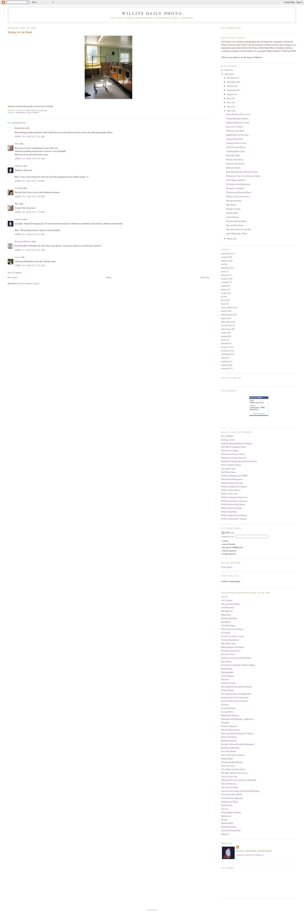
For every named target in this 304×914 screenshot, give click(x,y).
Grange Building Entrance (237, 118)
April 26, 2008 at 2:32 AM (30, 136)
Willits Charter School (230, 490)
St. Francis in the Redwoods (238, 184)
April (229, 110)
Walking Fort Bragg (229, 801)
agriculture (226, 253)
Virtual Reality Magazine (232, 798)
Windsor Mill (232, 212)
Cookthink (226, 632)
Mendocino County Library (233, 454)
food (223, 303)
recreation (225, 350)
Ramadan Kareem (228, 740)
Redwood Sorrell (233, 167)
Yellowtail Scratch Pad (231, 830)
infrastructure (227, 314)
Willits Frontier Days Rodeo (233, 504)
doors (223, 289)
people (224, 336)
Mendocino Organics (230, 715)
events (224, 293)
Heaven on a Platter (234, 126)
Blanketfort (226, 614)
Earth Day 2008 (233, 155)
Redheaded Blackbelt (230, 747)
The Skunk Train (228, 468)
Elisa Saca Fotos (228, 654)
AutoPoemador (227, 607)
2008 (227, 74)
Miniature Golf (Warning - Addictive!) (237, 719)
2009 (227, 70)
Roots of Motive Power (231, 464)
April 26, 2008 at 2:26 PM (30, 196)
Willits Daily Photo (152, 13)
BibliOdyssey (227, 611)
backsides (225, 267)
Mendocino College (229, 450)
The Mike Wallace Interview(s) (234, 772)
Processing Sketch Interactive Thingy (237, 733)
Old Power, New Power (235, 147)
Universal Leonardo (229, 787)
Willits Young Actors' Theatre (234, 518)
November (231, 81)
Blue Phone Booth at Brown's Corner (242, 171)
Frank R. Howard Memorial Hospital (236, 443)
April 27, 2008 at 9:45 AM (30, 249)
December (231, 77)
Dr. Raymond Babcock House (238, 192)
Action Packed (232, 217)
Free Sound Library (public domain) (236, 686)
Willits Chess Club (229, 493)
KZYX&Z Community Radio (233, 446)
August (230, 94)
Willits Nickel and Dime (231, 508)
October (230, 86)
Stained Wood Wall (234, 139)
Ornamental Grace (234, 200)
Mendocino (254, 409)
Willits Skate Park (229, 511)
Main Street (33, 112)
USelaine (18, 165)
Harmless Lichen (233, 208)
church (224, 285)
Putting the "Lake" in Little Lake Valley (243, 175)
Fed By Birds (226, 668)
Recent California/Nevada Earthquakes (237, 744)
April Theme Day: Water (236, 233)
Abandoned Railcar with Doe (238, 229)
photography (255, 407)
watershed (225, 368)
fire (222, 296)
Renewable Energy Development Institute (239, 461)
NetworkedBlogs (256, 397)
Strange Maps (227, 758)
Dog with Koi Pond (234, 225)
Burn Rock (226, 621)
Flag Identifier (227, 672)
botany (224, 275)
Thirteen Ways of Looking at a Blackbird (238, 780)
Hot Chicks (231, 204)
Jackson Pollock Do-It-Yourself (234, 701)
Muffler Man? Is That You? (237, 134)
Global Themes (227, 690)
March (230, 238)
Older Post (204, 277)
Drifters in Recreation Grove (238, 196)
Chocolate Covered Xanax (232, 629)
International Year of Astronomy (235, 697)
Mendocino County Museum (233, 457)
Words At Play (227, 823)
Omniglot (225, 722)
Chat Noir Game (228, 625)
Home (108, 277)
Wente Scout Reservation (232, 479)
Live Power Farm (228, 708)
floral (223, 300)
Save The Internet (228, 751)
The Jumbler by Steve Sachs (233, 769)
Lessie (17, 257)
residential (225, 354)
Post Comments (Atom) (29, 283)
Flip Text (225, 679)
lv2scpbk (19, 187)
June (229, 102)
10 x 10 (224, 596)
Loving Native (227, 711)
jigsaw (224, 318)
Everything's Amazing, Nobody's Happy (238, 664)
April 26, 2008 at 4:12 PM (30, 212)
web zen (224, 808)
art (222, 264)
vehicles (224, 365)
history (224, 310)
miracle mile (226, 325)
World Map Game (228, 826)
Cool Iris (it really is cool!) (232, 636)
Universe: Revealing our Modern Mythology (240, 790)
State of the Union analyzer (232, 754)
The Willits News (228, 472)
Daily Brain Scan (228, 643)
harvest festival (227, 307)
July (229, 98)
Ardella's (225, 260)
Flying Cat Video (228, 683)
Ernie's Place (226, 661)
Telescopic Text (228, 765)
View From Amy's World (231, 794)
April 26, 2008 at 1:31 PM (30, 180)
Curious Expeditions (230, 639)
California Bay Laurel (235, 151)
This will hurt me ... (229, 783)
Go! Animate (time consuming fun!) (236, 693)
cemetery (225, 282)
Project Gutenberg (229, 736)
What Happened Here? (235, 180)
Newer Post (12, 277)
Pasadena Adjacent (229, 726)
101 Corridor (226, 600)
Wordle (224, 819)
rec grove (225, 346)
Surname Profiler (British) (232, 762)
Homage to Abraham (235, 188)
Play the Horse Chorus (230, 729)
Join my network (259, 414)
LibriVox (225, 704)
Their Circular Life (229, 776)
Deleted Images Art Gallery (232, 647)
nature (224, 332)
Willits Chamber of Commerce (234, 486)
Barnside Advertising (235, 163)
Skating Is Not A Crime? (236, 143)
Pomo (223, 339)
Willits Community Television (234, 497)
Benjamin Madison (23, 241)
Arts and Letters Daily (230, 603)
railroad (224, 343)
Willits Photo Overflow (231, 812)
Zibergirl (225, 834)
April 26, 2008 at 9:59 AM (30, 158)
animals (224, 257)
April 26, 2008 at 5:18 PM (30, 234)
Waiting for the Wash (235, 130)
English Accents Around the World (236, 657)
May (229, 106)
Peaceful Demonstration (236, 221)
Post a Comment (15, 272)
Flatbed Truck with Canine (237, 122)
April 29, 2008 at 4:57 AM (30, 265)
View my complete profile (250, 855)
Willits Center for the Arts (232, 482)
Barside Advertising (234, 159)
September (232, 90)
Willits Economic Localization (234, 500)
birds (223, 271)
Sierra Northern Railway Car (238, 114)
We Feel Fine (226, 805)
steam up (225, 361)
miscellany (226, 328)
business (21, 112)
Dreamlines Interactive (231, 650)
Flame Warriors (227, 675)
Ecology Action (228, 439)
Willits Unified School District (234, 515)
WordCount (226, 816)
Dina (17, 143)
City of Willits (227, 436)
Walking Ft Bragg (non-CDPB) (234, 475)
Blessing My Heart (229, 618)
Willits (263, 407)
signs (223, 357)
